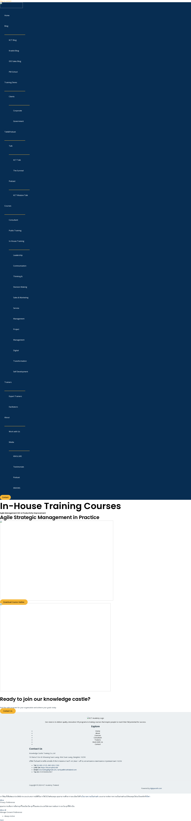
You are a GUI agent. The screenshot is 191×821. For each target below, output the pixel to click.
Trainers (8, 382)
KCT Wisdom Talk (20, 195)
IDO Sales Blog (15, 61)
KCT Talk (17, 160)
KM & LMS (17, 456)
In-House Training (16, 241)
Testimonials (18, 467)
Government (18, 121)
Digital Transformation (20, 355)
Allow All (3, 810)
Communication (19, 266)
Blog (6, 26)
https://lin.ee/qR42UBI (49, 767)
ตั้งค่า (148, 796)
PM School (13, 72)
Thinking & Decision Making (20, 281)
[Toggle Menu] (14, 33)
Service (16, 308)
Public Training (15, 230)
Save (2, 820)
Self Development (20, 371)
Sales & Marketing (20, 297)
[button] (5, 497)
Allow (2, 800)
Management (18, 318)
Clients (11, 96)
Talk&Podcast (10, 132)
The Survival (18, 170)
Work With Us (98, 742)
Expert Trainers (15, 396)
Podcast (12, 181)
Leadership (18, 255)
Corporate (17, 110)
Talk (10, 146)
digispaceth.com (156, 788)
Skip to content (5, 1)
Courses (7, 206)
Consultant (13, 220)
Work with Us (14, 431)
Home (6, 15)
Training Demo (10, 82)
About (7, 417)
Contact (98, 744)
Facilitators (13, 407)
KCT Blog (13, 40)
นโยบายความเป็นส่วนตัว (90, 796)
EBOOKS (16, 488)
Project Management (18, 334)
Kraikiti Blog (14, 50)
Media (11, 442)
